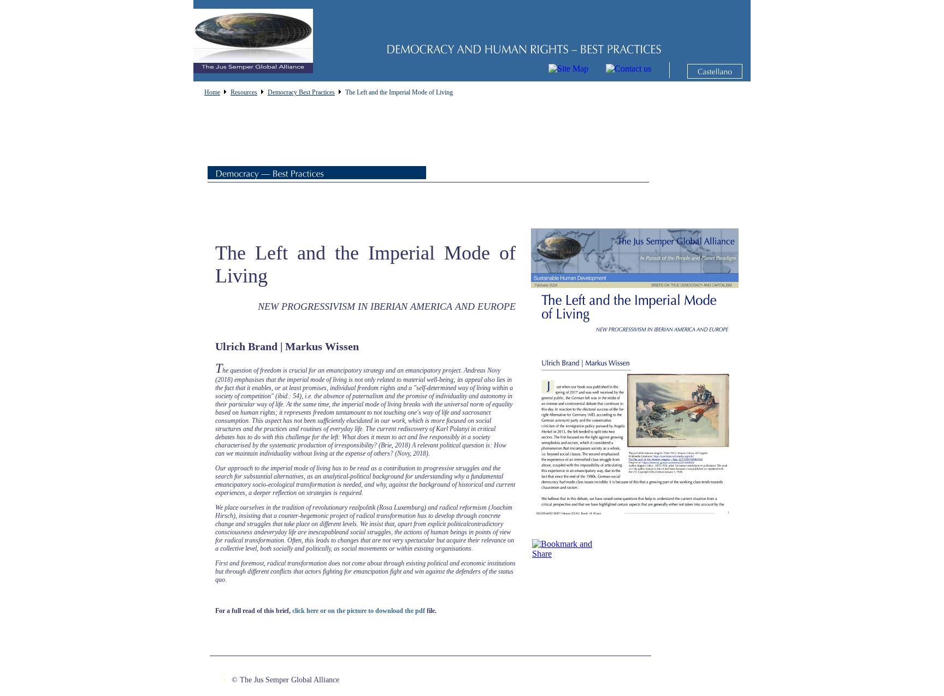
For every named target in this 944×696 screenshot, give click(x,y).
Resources (244, 92)
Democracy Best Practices (301, 92)
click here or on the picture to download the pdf (358, 611)
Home (212, 92)
